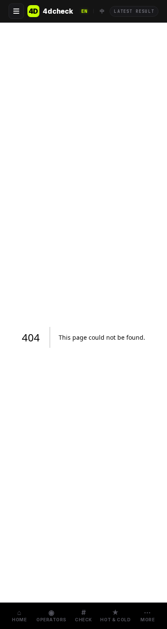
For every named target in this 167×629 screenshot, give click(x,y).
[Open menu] (16, 11)
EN (84, 11)
